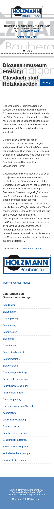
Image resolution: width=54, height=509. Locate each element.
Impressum (39, 494)
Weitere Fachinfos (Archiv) (16, 283)
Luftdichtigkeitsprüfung (14, 419)
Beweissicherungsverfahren (17, 379)
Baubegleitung (10, 318)
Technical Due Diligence (15, 446)
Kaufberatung (10, 413)
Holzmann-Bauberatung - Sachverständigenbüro (28, 491)
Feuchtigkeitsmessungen (15, 386)
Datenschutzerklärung (20, 494)
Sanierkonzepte (11, 426)
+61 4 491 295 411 (29, 31)
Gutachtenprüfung (12, 399)
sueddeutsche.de (32, 248)
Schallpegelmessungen (15, 433)
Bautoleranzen (10, 365)
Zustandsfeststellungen (14, 460)
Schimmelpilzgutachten (15, 440)
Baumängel (9, 339)
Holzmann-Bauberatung (27, 12)
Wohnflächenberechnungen (17, 453)
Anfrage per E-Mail (27, 37)
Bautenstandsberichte (14, 352)
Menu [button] (29, 51)
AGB (38, 492)
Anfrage (46, 82)
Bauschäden (9, 345)
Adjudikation (9, 305)
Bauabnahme (10, 312)
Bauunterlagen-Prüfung (15, 372)
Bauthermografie (11, 359)
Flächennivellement (13, 392)
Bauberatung (9, 325)
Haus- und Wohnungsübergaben (19, 406)
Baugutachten (10, 332)
